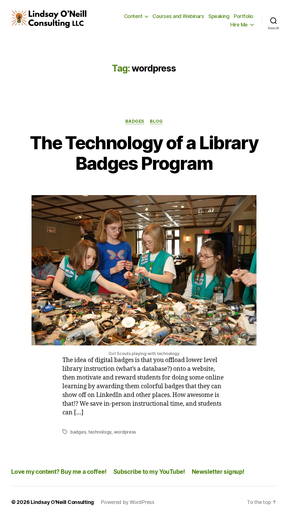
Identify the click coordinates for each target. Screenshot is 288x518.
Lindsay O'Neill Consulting (62, 502)
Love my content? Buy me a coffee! (59, 471)
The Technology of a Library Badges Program (144, 153)
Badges (134, 121)
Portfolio (243, 16)
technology (99, 432)
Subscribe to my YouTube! (149, 471)
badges (78, 432)
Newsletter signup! (218, 471)
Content (133, 16)
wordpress (125, 432)
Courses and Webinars (178, 16)
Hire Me (239, 25)
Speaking (218, 16)
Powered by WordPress (127, 502)
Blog (156, 121)
